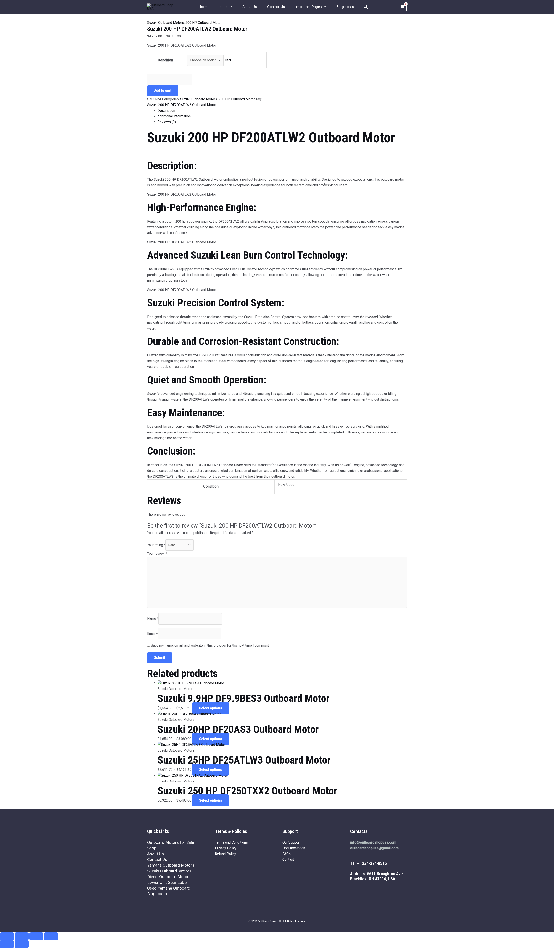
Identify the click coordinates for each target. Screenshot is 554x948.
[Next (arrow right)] (22, 944)
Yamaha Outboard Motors (170, 865)
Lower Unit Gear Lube (167, 882)
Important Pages (308, 7)
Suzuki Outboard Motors (165, 23)
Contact (288, 859)
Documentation (293, 848)
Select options (210, 708)
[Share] (36, 936)
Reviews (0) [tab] (167, 122)
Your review (157, 553)
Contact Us (276, 7)
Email (152, 633)
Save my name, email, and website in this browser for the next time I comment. (210, 645)
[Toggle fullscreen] (22, 936)
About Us (249, 7)
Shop (151, 848)
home (204, 7)
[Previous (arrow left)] (7, 944)
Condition (165, 60)
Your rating (156, 545)
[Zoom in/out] (7, 936)
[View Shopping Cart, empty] (402, 7)
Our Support (291, 842)
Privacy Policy (226, 848)
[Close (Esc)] (51, 936)
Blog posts (345, 7)
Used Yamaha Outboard (168, 888)
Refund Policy (225, 854)
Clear (227, 60)
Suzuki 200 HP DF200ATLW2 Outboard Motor (181, 105)
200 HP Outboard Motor (203, 23)
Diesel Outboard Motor (168, 876)
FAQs (286, 854)
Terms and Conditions (231, 842)
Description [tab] (166, 111)
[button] (230, 7)
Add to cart (162, 91)
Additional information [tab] (174, 116)
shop (224, 7)
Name (152, 619)
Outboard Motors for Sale (170, 842)
